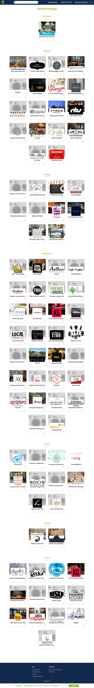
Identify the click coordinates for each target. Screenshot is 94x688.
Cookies (34, 674)
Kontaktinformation (37, 676)
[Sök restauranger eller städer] (26, 2)
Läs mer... (64, 685)
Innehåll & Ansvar (36, 672)
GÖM (73, 686)
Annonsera (51, 672)
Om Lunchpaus (36, 669)
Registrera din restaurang (55, 669)
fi (91, 2)
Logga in (46, 681)
